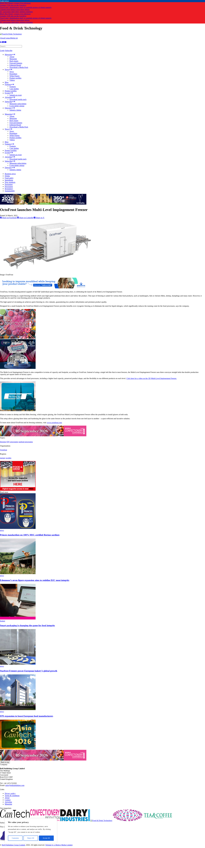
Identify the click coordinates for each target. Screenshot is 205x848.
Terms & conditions (12, 796)
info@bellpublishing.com (14, 785)
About (2, 38)
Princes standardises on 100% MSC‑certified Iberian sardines (29, 535)
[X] (3, 42)
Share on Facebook (9, 218)
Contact (8, 38)
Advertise (8, 802)
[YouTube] (5, 42)
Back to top (5, 762)
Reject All (30, 838)
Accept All (46, 838)
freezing (3, 442)
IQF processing (12, 442)
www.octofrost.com (54, 423)
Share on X (39, 218)
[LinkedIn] (1, 42)
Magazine (8, 804)
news (2, 530)
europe (2, 458)
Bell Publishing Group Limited (13, 845)
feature (2, 621)
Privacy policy (10, 793)
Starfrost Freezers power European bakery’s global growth (28, 671)
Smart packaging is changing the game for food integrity (27, 625)
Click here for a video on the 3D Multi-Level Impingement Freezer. (151, 378)
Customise (15, 838)
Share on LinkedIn (26, 218)
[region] (31, 830)
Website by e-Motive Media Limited (58, 845)
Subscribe (8, 51)
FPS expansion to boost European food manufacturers (26, 716)
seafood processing (26, 442)
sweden (8, 458)
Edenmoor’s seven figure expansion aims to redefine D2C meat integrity (34, 580)
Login (2, 51)
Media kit (14, 38)
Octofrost (3, 450)
